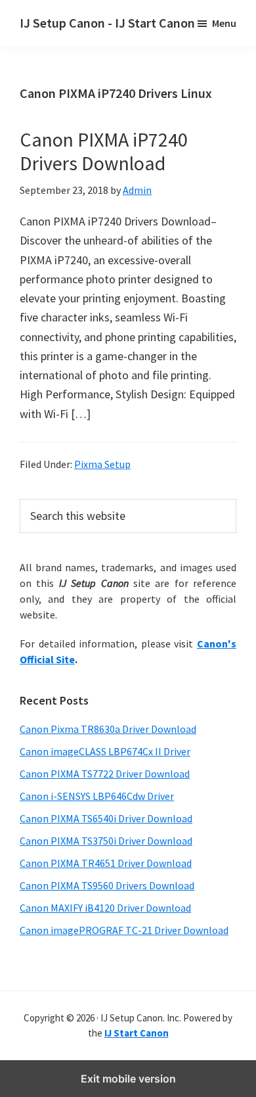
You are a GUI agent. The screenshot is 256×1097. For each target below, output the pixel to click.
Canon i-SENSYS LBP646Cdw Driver (97, 796)
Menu (224, 23)
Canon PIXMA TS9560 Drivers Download (107, 885)
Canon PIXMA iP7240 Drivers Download (104, 151)
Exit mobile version (128, 1078)
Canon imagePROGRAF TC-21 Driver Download (124, 930)
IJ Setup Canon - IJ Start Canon (107, 22)
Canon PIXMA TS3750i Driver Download (106, 840)
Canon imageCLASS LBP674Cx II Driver (105, 751)
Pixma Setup (102, 464)
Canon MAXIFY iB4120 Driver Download (105, 907)
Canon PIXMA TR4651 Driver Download (106, 863)
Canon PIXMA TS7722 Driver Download (105, 773)
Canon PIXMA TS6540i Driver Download (106, 818)
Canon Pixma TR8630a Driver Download (108, 728)
